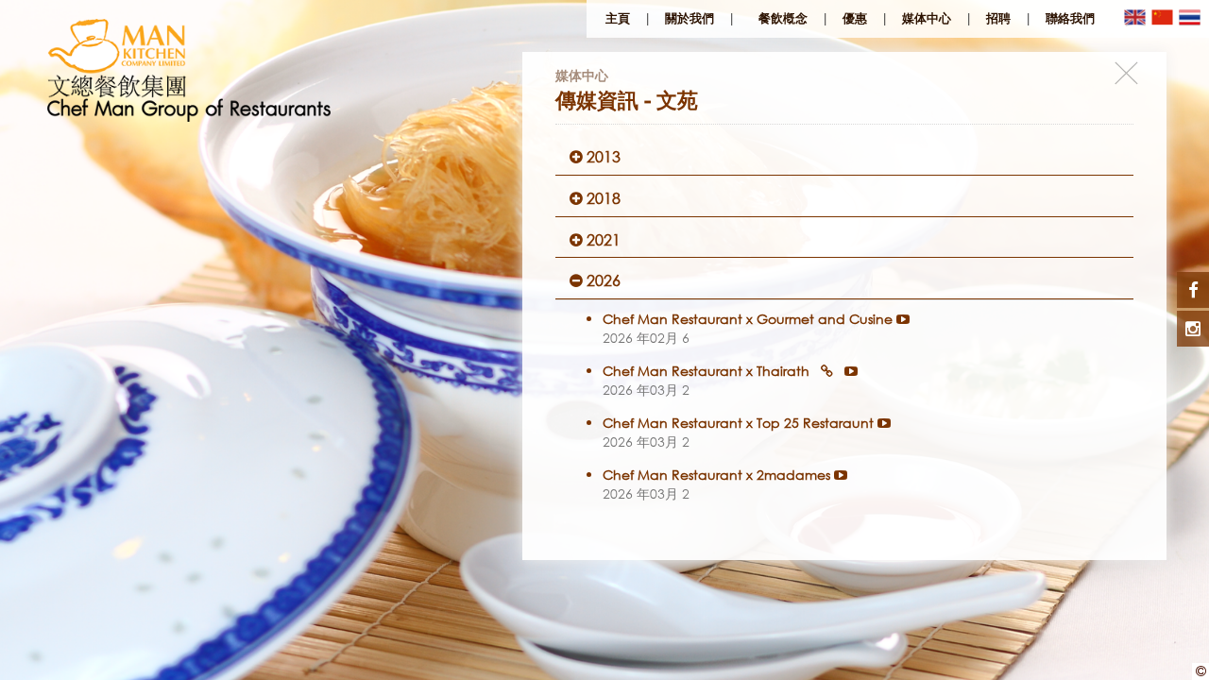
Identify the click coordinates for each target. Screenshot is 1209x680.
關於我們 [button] (689, 18)
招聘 (998, 18)
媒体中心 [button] (926, 18)
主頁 (617, 18)
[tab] (844, 157)
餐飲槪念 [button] (783, 18)
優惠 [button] (855, 18)
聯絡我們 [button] (1070, 18)
